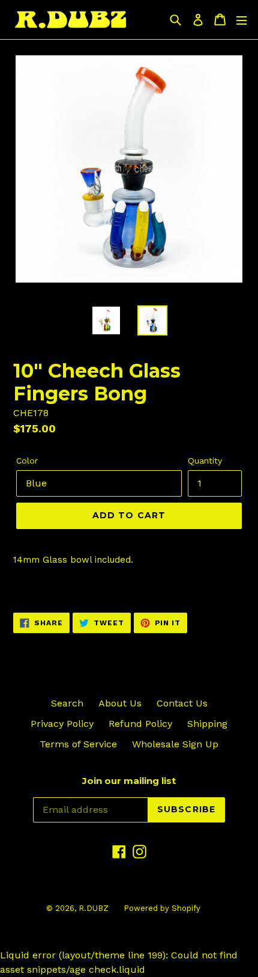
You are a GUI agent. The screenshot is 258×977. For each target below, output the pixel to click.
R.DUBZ (94, 908)
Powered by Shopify (162, 908)
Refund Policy (140, 723)
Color (27, 460)
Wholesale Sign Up (175, 744)
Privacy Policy (62, 723)
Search (67, 703)
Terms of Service (78, 744)
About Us (120, 703)
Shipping (207, 723)
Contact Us (182, 703)
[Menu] (241, 19)
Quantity (205, 460)
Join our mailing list (129, 781)
